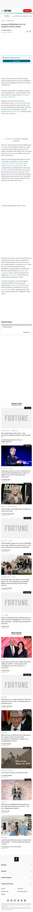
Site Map (3, 894)
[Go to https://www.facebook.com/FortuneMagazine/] (8, 900)
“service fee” (13, 275)
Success (4, 659)
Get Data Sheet (9, 139)
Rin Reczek (6, 846)
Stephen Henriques (6, 441)
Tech (3, 20)
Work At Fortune (4, 891)
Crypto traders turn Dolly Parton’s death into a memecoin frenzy (16, 510)
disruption (14, 430)
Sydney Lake (6, 670)
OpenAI (6, 615)
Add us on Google (16, 61)
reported (25, 264)
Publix (14, 113)
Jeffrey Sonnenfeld (8, 440)
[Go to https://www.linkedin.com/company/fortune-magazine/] (14, 900)
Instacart (10, 20)
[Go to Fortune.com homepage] (7, 11)
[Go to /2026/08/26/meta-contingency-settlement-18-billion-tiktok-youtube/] (16, 564)
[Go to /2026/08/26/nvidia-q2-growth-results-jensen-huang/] (16, 456)
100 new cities (5, 170)
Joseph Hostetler (7, 775)
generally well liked (22, 103)
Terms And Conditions (22, 891)
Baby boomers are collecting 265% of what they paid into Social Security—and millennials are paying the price (16, 701)
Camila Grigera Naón (8, 513)
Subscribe (27, 10)
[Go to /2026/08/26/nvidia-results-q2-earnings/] (16, 528)
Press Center (20, 888)
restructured (5, 289)
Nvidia (11, 468)
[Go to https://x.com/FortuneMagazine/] (11, 900)
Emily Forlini (6, 626)
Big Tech (4, 468)
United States (12, 506)
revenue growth (16, 285)
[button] (7, 30)
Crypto (3, 506)
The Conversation (16, 846)
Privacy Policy (9, 904)
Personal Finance (7, 770)
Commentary (5, 430)
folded (24, 287)
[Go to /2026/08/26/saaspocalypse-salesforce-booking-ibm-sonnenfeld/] (16, 418)
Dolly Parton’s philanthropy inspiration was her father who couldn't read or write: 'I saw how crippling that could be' (15, 806)
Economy (4, 697)
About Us (3, 888)
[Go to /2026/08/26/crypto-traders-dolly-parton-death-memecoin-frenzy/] (16, 494)
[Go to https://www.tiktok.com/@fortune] (21, 900)
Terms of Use (3, 904)
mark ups (4, 147)
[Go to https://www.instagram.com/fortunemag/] (18, 900)
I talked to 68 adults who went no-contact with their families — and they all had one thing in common (16, 842)
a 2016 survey (16, 111)
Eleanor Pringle (7, 743)
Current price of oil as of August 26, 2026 (14, 772)
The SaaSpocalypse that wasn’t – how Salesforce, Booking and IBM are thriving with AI (16, 435)
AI (1, 615)
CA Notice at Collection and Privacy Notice (17, 904)
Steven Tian (17, 440)
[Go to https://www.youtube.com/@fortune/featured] (25, 900)
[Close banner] (29, 57)
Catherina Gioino (7, 588)
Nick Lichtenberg (7, 706)
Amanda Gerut (7, 479)
